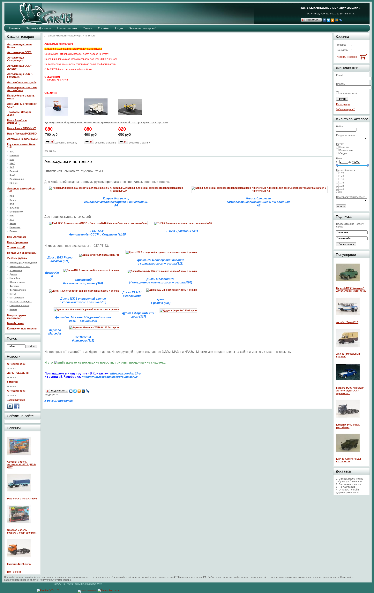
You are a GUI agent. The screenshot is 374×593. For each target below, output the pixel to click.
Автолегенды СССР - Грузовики (20, 75)
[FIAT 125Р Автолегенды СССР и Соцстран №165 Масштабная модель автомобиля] (98, 223)
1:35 (341, 179)
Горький (14, 171)
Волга (13, 200)
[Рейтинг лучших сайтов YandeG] (88, 591)
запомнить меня (348, 93)
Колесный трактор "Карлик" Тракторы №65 (143, 122)
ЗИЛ (12, 167)
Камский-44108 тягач (19, 564)
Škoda (13, 223)
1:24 (341, 185)
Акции (119, 28)
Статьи (87, 28)
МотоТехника (15, 323)
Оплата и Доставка (38, 28)
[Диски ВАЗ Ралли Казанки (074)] (99, 255)
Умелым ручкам (17, 258)
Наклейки (15, 278)
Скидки (343, 153)
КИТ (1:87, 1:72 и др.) (21, 301)
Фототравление (18, 290)
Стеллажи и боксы (19, 305)
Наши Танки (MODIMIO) (21, 128)
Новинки (344, 147)
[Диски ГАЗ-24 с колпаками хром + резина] (171, 290)
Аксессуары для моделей (23, 262)
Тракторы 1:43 (16, 247)
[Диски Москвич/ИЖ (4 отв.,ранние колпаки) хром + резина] (162, 271)
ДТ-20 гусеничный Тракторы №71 (64, 122)
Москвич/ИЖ (16, 212)
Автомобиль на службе (21, 82)
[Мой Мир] (337, 20)
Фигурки (14, 286)
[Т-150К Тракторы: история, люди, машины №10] (183, 223)
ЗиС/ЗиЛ (14, 208)
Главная (14, 28)
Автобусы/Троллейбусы (22, 138)
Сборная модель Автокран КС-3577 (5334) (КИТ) (21, 464)
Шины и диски (17, 282)
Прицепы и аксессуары (21, 252)
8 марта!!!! (13, 382)
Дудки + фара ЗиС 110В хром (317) (138, 314)
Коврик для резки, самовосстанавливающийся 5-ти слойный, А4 (116, 202)
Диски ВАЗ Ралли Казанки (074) (60, 259)
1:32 (341, 182)
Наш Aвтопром (16, 236)
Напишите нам (67, 28)
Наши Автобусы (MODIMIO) (17, 122)
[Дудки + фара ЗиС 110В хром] (178, 310)
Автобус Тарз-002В (347, 322)
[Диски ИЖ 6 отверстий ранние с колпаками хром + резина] (84, 290)
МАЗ (12, 159)
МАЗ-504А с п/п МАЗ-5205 (22, 498)
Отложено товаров (142, 28)
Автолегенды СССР (19, 52)
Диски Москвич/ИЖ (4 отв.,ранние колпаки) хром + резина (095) (160, 280)
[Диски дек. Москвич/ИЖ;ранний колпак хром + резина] (86, 309)
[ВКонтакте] (324, 20)
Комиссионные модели (22, 328)
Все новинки (14, 572)
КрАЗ (12, 175)
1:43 (341, 176)
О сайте (103, 28)
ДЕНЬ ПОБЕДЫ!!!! (18, 373)
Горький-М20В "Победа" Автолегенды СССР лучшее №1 (350, 391)
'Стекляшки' (16, 270)
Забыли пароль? (345, 109)
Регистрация (343, 104)
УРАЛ (12, 163)
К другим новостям (58, 400)
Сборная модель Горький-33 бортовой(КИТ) (22, 531)
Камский (14, 155)
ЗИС (12, 151)
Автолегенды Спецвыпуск (15, 59)
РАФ (12, 215)
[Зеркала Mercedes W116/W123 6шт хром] (94, 327)
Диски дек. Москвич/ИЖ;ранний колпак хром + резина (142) (83, 319)
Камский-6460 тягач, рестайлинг (348, 426)
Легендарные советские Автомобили (22, 89)
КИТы (13, 294)
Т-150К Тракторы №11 (182, 231)
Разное (13, 309)
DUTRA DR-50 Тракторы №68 (101, 122)
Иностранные (17, 179)
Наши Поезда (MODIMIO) (22, 133)
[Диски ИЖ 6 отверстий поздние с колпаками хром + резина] (161, 252)
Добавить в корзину (66, 142)
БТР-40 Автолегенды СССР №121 (348, 460)
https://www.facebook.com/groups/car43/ (110, 376)
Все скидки (50, 151)
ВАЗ (12, 196)
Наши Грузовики (17, 242)
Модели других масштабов (16, 317)
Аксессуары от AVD (20, 266)
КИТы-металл (17, 297)
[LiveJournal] (341, 20)
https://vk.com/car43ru (125, 373)
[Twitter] (328, 20)
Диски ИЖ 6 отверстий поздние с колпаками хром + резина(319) (160, 261)
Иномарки (15, 227)
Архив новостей (16, 399)
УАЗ (12, 219)
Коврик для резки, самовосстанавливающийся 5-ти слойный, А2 (258, 202)
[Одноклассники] (333, 20)
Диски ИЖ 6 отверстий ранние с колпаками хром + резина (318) (83, 300)
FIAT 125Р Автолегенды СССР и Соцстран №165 (97, 232)
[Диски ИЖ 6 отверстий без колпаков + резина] (91, 270)
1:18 (341, 189)
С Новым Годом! (16, 364)
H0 (340, 192)
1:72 (341, 173)
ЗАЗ (12, 204)
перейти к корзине (347, 57)
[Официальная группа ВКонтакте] (10, 408)
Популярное (346, 150)
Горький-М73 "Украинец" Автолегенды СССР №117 (351, 289)
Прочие (14, 183)
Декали (13, 274)
